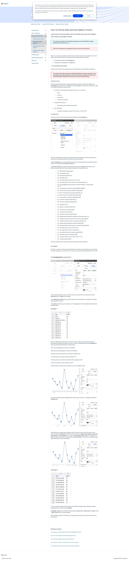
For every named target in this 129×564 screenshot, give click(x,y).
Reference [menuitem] (34, 60)
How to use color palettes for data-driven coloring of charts (63, 535)
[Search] (97, 14)
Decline (88, 15)
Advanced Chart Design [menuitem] (37, 36)
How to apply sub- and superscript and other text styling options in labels (66, 532)
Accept (77, 15)
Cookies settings (67, 15)
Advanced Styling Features (62, 24)
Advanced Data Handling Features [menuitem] (38, 46)
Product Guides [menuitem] (35, 54)
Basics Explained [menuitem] (36, 33)
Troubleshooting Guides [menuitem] (37, 57)
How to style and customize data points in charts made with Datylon (65, 545)
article (68, 43)
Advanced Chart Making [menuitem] (38, 39)
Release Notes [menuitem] (35, 63)
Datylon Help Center (35, 24)
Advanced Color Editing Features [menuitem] (38, 51)
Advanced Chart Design (48, 24)
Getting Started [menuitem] (35, 30)
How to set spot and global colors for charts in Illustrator (62, 539)
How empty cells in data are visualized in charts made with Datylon (65, 542)
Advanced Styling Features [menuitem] (37, 42)
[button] (46, 30)
